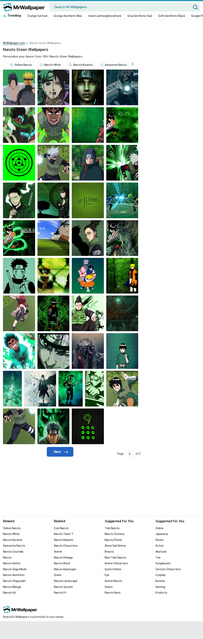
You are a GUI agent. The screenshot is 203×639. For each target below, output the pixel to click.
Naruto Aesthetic (14, 575)
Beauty (109, 551)
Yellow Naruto (23, 64)
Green (57, 575)
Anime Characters (116, 563)
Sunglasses (162, 563)
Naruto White (52, 64)
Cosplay (160, 575)
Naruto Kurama (82, 64)
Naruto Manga (12, 586)
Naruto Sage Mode (15, 569)
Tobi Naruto (112, 528)
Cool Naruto (61, 528)
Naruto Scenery (114, 534)
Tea (157, 557)
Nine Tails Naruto (115, 557)
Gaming (160, 586)
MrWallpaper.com (14, 43)
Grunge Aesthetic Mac (68, 15)
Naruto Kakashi (63, 539)
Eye (107, 575)
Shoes (159, 539)
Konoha (160, 581)
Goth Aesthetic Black (171, 15)
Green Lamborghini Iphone (104, 15)
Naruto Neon (113, 592)
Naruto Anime (11, 563)
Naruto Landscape (65, 581)
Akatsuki (161, 551)
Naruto (7, 557)
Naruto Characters (66, 545)
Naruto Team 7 (63, 534)
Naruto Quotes (63, 586)
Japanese (161, 534)
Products (161, 592)
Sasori (109, 586)
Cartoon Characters (168, 569)
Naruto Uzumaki (13, 551)
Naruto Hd (9, 592)
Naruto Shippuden (14, 581)
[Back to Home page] (25, 7)
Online (159, 528)
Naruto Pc (60, 592)
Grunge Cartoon (38, 15)
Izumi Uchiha (113, 569)
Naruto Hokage (63, 557)
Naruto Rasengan (65, 569)
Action (159, 545)
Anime (58, 551)
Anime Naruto (113, 581)
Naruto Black (62, 563)
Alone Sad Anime (115, 545)
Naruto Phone (113, 539)
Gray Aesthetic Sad (139, 15)
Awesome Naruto (116, 64)
